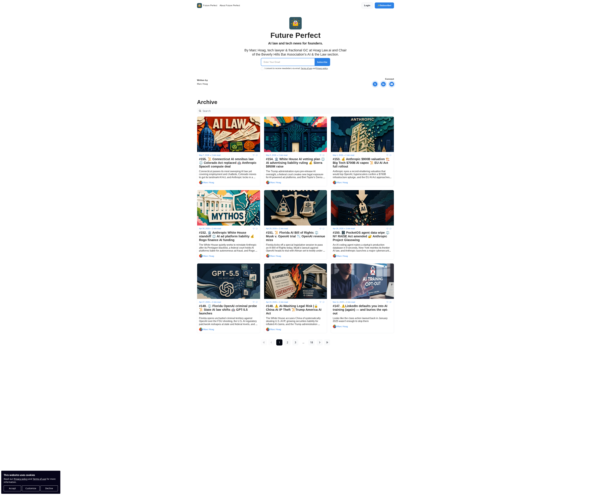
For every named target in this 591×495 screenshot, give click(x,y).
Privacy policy (21, 478)
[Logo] (199, 5)
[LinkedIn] (383, 84)
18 (311, 342)
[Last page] (327, 342)
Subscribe (322, 62)
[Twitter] (375, 84)
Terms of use (39, 478)
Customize (30, 488)
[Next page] (320, 342)
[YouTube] (391, 84)
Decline (49, 488)
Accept (12, 488)
